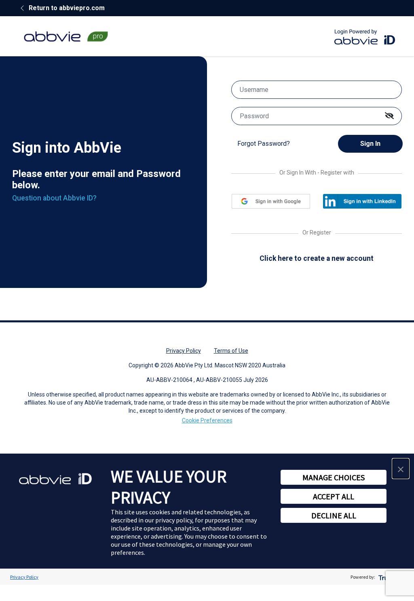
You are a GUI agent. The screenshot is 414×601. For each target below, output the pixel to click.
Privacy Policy (183, 350)
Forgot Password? (263, 143)
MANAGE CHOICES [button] (333, 477)
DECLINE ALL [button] (333, 515)
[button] (401, 468)
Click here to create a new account (317, 258)
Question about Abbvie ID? (54, 198)
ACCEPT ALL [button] (333, 496)
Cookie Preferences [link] (207, 420)
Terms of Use (231, 350)
